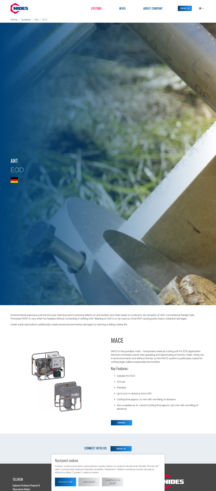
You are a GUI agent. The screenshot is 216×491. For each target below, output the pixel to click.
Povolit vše (65, 482)
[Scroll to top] (209, 484)
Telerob (18, 479)
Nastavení (89, 482)
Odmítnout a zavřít (112, 482)
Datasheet (122, 422)
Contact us (121, 448)
